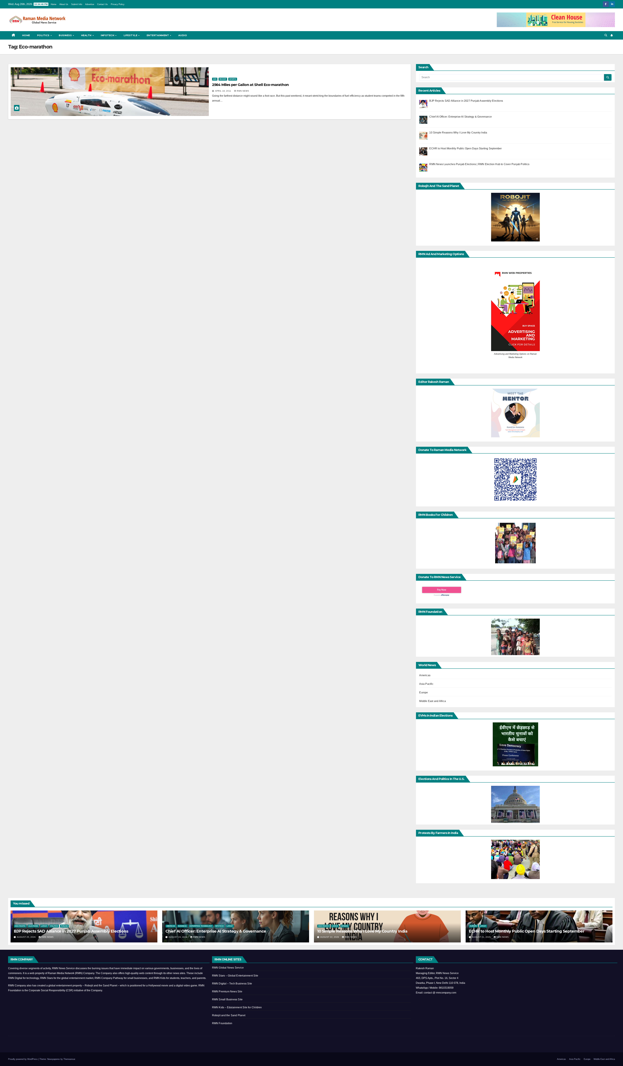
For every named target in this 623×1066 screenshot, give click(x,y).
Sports (232, 79)
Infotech (108, 35)
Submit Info (76, 4)
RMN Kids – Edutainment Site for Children (237, 1007)
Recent (223, 79)
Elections (33, 926)
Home (53, 4)
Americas (424, 675)
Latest (44, 926)
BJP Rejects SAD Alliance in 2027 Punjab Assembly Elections (71, 931)
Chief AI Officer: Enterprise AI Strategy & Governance (215, 931)
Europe (423, 692)
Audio (182, 35)
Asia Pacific (426, 684)
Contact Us (102, 4)
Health (86, 35)
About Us (63, 4)
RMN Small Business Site (227, 999)
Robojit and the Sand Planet (228, 1015)
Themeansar (69, 1059)
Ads (214, 79)
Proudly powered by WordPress (23, 1059)
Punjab (64, 926)
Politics (43, 35)
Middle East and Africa (432, 701)
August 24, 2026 (178, 937)
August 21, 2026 (481, 937)
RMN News (243, 91)
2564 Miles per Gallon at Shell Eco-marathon (250, 85)
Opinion (344, 926)
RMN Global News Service (228, 967)
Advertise (89, 4)
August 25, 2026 (26, 937)
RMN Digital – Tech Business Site (232, 983)
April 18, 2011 (223, 91)
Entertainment (158, 35)
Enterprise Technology (201, 926)
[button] (606, 35)
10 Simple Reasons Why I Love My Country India (362, 931)
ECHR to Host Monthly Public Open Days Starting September (526, 931)
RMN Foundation (222, 1023)
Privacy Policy (117, 4)
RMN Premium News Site (227, 991)
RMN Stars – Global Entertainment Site (235, 975)
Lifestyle (131, 35)
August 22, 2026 (330, 937)
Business (66, 35)
